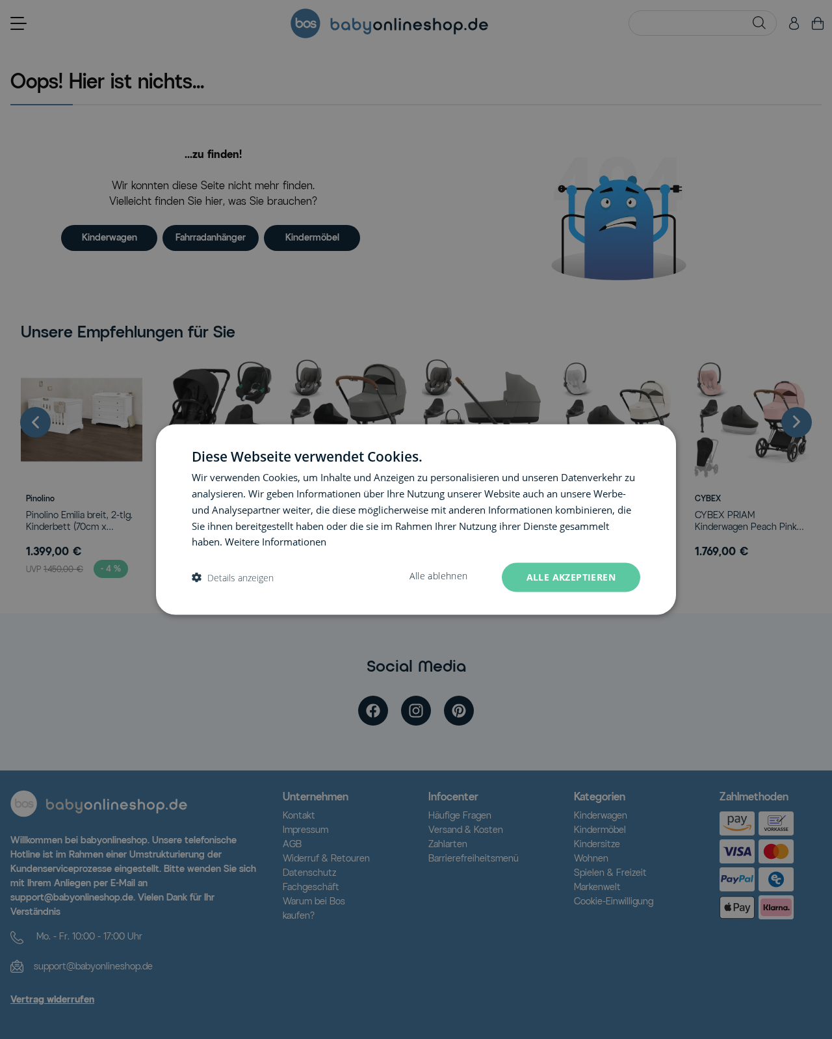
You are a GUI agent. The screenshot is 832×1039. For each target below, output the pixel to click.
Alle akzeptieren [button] (571, 577)
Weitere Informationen (275, 541)
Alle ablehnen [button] (438, 576)
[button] (233, 577)
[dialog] (416, 520)
